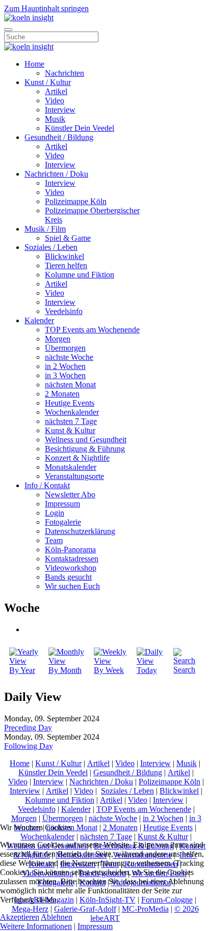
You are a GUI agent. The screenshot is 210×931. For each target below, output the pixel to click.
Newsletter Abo (70, 494)
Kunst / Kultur (47, 82)
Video (54, 100)
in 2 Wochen (65, 366)
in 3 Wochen (65, 375)
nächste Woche (69, 357)
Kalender (39, 320)
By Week (109, 670)
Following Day (28, 746)
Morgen (57, 338)
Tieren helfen (66, 265)
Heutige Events (69, 403)
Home (34, 64)
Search (184, 669)
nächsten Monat (70, 384)
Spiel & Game (68, 238)
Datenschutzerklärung (80, 531)
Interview (60, 109)
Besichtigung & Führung (85, 448)
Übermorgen (65, 348)
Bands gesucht (68, 577)
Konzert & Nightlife (77, 458)
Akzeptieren (19, 917)
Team (54, 540)
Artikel (56, 91)
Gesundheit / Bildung (58, 137)
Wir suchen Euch (72, 586)
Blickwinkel (64, 256)
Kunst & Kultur (70, 430)
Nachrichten (64, 73)
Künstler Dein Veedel (79, 128)
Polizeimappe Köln (76, 201)
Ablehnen (56, 917)
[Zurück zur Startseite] (29, 17)
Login (54, 513)
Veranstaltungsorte (74, 476)
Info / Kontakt (47, 485)
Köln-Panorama (70, 549)
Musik (55, 119)
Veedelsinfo (64, 311)
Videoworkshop (70, 567)
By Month (65, 670)
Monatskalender (70, 467)
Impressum (62, 503)
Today (147, 670)
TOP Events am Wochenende (92, 329)
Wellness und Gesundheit (85, 439)
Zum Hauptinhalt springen (46, 8)
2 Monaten (62, 393)
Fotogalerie (63, 522)
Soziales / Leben (50, 247)
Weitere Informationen (36, 926)
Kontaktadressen (71, 558)
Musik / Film (45, 228)
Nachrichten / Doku (56, 174)
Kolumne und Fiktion (79, 274)
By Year (22, 670)
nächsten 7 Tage (71, 421)
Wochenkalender (72, 412)
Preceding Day (28, 727)
